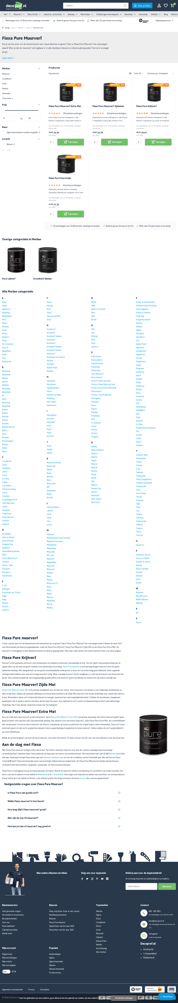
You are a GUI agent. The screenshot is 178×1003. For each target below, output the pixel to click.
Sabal (138, 382)
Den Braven (7, 576)
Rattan (94, 467)
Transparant (141, 486)
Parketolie (95, 370)
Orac (93, 343)
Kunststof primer (54, 462)
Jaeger (50, 449)
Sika (137, 414)
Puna (93, 405)
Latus (49, 514)
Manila (50, 573)
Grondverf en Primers (56, 357)
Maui (49, 576)
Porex (93, 426)
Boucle (5, 420)
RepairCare (96, 488)
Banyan (5, 416)
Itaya (49, 429)
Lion (48, 521)
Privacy (31, 989)
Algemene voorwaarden (12, 989)
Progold (94, 437)
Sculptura (140, 386)
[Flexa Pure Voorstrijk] (66, 164)
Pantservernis (97, 363)
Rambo (5, 88)
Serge (138, 365)
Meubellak (51, 548)
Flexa (28, 28)
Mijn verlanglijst (9, 965)
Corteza (5, 479)
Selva (138, 393)
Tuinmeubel (141, 458)
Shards (139, 389)
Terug (6, 28)
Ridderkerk (42, 774)
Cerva (4, 493)
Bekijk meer (7, 933)
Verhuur (139, 572)
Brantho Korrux (8, 427)
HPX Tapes (51, 402)
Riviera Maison (97, 450)
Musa (49, 587)
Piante (94, 409)
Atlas (4, 330)
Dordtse (5, 562)
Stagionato (141, 361)
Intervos (50, 436)
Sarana (139, 400)
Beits (4, 399)
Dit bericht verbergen (124, 998)
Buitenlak (6, 371)
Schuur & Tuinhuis (143, 312)
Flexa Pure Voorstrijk (60, 178)
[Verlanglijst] (166, 6)
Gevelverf (51, 354)
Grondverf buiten (54, 350)
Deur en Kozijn (8, 537)
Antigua (5, 326)
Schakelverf (141, 351)
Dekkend (6, 548)
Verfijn (138, 583)
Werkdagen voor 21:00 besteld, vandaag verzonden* (28, 20)
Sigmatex (140, 347)
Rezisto (94, 453)
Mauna (50, 580)
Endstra (5, 610)
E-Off (4, 585)
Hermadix (6, 93)
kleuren (112, 754)
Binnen (10, 144)
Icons (49, 425)
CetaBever (7, 79)
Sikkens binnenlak (56, 969)
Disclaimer (44, 989)
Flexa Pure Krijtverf (146, 106)
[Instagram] (92, 879)
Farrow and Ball (53, 316)
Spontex (139, 421)
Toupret (139, 528)
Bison (4, 451)
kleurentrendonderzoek (53, 757)
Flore (49, 309)
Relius (93, 474)
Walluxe (139, 603)
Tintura (139, 497)
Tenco (138, 532)
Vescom (139, 576)
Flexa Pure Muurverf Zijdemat (108, 106)
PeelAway (95, 416)
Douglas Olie (7, 544)
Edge (4, 596)
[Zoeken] (125, 5)
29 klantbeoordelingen (72, 113)
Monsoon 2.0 (52, 583)
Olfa (93, 340)
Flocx (49, 319)
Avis (4, 358)
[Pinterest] (97, 879)
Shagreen (140, 368)
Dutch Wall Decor (9, 558)
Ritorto (94, 464)
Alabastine (6, 361)
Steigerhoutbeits (143, 319)
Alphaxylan (7, 316)
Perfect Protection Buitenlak (103, 388)
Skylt (138, 417)
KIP (48, 487)
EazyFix (5, 606)
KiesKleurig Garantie (57, 915)
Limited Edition (53, 507)
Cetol (4, 465)
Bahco (5, 430)
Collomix (6, 496)
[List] (130, 73)
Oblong (94, 336)
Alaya (4, 323)
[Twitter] (87, 879)
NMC (93, 305)
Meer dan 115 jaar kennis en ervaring (106, 20)
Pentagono (96, 398)
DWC (4, 555)
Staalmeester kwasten (145, 428)
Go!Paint (50, 364)
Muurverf (51, 534)
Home (13, 28)
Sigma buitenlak (56, 961)
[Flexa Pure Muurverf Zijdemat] (110, 92)
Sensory (139, 323)
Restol (94, 492)
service (83, 778)
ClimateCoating (9, 489)
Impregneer (52, 415)
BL (3, 395)
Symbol (139, 379)
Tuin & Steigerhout (144, 479)
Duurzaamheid (8, 926)
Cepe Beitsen (8, 517)
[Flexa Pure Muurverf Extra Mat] (66, 92)
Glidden (50, 371)
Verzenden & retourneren (13, 915)
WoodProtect (142, 596)
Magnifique (51, 562)
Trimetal (139, 518)
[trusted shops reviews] (144, 20)
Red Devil (95, 502)
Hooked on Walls (54, 395)
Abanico (5, 337)
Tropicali (139, 500)
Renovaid (95, 495)
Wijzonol (6, 74)
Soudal (139, 435)
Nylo (93, 312)
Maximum (33, 118)
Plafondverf (96, 391)
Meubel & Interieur (55, 541)
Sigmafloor (140, 354)
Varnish (139, 565)
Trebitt (139, 462)
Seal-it (139, 442)
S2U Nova (140, 333)
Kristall (50, 497)
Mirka (49, 594)
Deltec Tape (7, 565)
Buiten (5, 381)
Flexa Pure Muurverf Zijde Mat (15, 690)
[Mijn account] (159, 6)
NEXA (93, 302)
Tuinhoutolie (141, 521)
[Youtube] (102, 879)
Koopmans (51, 490)
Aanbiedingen (55, 954)
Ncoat (94, 319)
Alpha (4, 305)
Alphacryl (6, 309)
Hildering (51, 398)
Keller (49, 494)
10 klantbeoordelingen (116, 113)
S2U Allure (140, 337)
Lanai (49, 518)
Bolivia (5, 444)
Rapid (93, 460)
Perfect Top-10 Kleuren (101, 395)
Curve (4, 475)
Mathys (50, 608)
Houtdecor (51, 384)
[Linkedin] (107, 879)
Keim (49, 480)
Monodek (51, 552)
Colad (4, 506)
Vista (138, 579)
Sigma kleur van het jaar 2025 (61, 926)
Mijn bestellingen (9, 958)
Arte (4, 319)
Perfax (94, 433)
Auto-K (5, 347)
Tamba (139, 514)
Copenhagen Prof (9, 499)
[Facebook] (82, 879)
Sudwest (139, 445)
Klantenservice (163, 20)
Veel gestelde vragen (11, 911)
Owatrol (94, 347)
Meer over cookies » (148, 998)
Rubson (94, 485)
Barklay (5, 385)
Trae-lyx (139, 535)
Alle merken (101, 952)
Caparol (5, 524)
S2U (137, 340)
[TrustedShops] (136, 989)
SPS (137, 403)
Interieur (50, 418)
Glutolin (50, 361)
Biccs (4, 434)
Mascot (50, 597)
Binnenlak (6, 374)
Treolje (139, 465)
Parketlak (95, 367)
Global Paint (52, 368)
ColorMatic (7, 486)
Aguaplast (6, 351)
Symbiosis (140, 372)
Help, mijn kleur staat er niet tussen (64, 911)
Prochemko (96, 423)
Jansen (49, 453)
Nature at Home (98, 309)
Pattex (94, 430)
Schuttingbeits (142, 309)
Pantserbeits (96, 360)
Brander (5, 437)
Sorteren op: (152, 73)
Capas (5, 482)
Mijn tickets (7, 961)
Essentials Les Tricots (11, 592)
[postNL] (155, 989)
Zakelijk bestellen (10, 930)
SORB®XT (140, 410)
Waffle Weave (142, 599)
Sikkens (139, 326)
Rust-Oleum (96, 499)
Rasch (93, 478)
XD (137, 613)
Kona (49, 473)
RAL (93, 481)
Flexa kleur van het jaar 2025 (61, 930)
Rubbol (94, 457)
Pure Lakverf (96, 377)
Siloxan (139, 358)
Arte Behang (101, 948)
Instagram (153, 934)
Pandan (94, 412)
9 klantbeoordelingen (160, 113)
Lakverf (50, 511)
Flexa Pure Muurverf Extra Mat (65, 106)
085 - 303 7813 (154, 911)
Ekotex (5, 603)
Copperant (6, 513)
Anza (4, 354)
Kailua (49, 469)
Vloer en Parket (142, 558)
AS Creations (7, 344)
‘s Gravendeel (57, 774)
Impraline (51, 422)
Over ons (6, 922)
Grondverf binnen (54, 336)
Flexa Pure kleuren (57, 922)
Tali (137, 511)
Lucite (49, 524)
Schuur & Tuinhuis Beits (145, 302)
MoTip (49, 604)
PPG (93, 419)
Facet (49, 312)
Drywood (6, 569)
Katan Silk (51, 466)
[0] (171, 6)
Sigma (138, 330)
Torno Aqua (141, 493)
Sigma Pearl (141, 344)
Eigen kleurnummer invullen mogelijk (23, 132)
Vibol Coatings (142, 569)
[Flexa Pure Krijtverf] (154, 92)
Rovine (94, 471)
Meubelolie (51, 545)
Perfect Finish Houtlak (100, 381)
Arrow (4, 333)
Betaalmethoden (9, 919)
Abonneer (167, 886)
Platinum (95, 402)
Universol (140, 545)
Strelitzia (140, 396)
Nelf (93, 316)
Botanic (5, 423)
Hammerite (51, 405)
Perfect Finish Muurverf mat (103, 384)
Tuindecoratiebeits (144, 483)
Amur (4, 302)
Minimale (8, 118)
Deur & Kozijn (7, 541)
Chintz (5, 472)
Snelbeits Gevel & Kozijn (146, 305)
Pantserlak (96, 356)
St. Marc (139, 424)
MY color (50, 555)
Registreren (7, 954)
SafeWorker (141, 407)
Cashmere (6, 468)
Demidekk (6, 534)
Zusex (138, 622)
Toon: (136, 73)
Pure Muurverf (97, 374)
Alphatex (6, 312)
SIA (137, 431)
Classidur (6, 510)
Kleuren (52, 919)
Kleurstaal (51, 483)
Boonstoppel (7, 441)
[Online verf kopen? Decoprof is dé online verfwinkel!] (16, 5)
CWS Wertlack (8, 503)
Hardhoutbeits (53, 388)
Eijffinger (6, 589)
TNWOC (139, 525)
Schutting (140, 316)
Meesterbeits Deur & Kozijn (58, 538)
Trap (138, 469)
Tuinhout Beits (142, 455)
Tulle (138, 504)
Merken (21, 28)
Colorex (5, 520)
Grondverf (51, 329)
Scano (138, 438)
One (93, 333)
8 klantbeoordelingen (72, 185)
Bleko (4, 448)
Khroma (50, 476)
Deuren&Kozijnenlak (10, 551)
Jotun (4, 84)
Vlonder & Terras (143, 555)
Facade (50, 305)
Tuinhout (139, 472)
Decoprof (6, 572)
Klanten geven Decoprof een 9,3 (70, 20)
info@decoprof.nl (156, 921)
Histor (49, 391)
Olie (93, 329)
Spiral (138, 375)
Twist (138, 490)
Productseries (55, 973)
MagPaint (51, 601)
